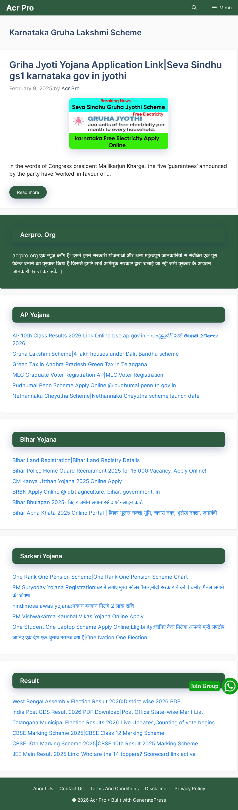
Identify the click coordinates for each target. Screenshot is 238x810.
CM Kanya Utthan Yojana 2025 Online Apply (67, 481)
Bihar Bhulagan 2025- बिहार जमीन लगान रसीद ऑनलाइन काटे (77, 502)
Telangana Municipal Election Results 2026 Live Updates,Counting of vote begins (113, 722)
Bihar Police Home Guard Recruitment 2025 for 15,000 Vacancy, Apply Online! (109, 471)
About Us (43, 788)
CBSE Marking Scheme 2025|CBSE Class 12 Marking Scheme (88, 733)
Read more (28, 192)
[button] (194, 7)
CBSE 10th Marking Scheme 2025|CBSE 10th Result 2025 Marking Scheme (105, 743)
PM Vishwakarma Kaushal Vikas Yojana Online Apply (77, 616)
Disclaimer (156, 788)
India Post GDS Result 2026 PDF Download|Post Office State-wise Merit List (108, 712)
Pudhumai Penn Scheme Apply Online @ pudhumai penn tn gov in (94, 385)
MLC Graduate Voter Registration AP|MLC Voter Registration (87, 375)
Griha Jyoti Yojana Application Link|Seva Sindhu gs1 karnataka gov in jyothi (115, 70)
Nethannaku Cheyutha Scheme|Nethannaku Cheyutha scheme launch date (106, 396)
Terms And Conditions (114, 788)
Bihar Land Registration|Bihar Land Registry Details (76, 460)
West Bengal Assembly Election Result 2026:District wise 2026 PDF (96, 701)
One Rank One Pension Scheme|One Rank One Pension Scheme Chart (100, 577)
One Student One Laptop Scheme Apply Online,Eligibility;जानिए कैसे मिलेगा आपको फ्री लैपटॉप (118, 627)
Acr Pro (20, 7)
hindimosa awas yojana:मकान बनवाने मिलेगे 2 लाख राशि (73, 606)
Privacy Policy (189, 788)
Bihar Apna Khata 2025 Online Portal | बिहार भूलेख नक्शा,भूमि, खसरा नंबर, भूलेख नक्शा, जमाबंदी (114, 513)
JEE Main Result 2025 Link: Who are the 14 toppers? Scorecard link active (104, 754)
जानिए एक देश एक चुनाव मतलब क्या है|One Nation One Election (79, 637)
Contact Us (72, 788)
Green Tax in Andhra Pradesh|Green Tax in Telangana (79, 364)
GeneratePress (149, 800)
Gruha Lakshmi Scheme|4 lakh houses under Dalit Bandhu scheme (95, 354)
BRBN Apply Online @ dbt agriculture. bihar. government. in (86, 492)
